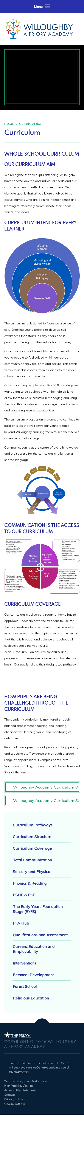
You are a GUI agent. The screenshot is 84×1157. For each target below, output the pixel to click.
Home (9, 123)
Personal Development (33, 974)
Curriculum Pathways (33, 824)
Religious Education (31, 998)
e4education (38, 1081)
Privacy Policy (13, 1099)
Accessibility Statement (20, 1090)
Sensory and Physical (32, 871)
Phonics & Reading (30, 883)
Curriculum (30, 123)
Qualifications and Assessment (40, 934)
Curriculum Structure (32, 836)
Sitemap (10, 1095)
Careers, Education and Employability (34, 949)
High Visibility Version (18, 1085)
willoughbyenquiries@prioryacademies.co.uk (39, 1067)
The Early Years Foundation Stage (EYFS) (38, 909)
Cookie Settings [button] (15, 1104)
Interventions (24, 963)
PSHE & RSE (24, 894)
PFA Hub (21, 923)
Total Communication (32, 859)
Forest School (25, 986)
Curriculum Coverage (32, 848)
